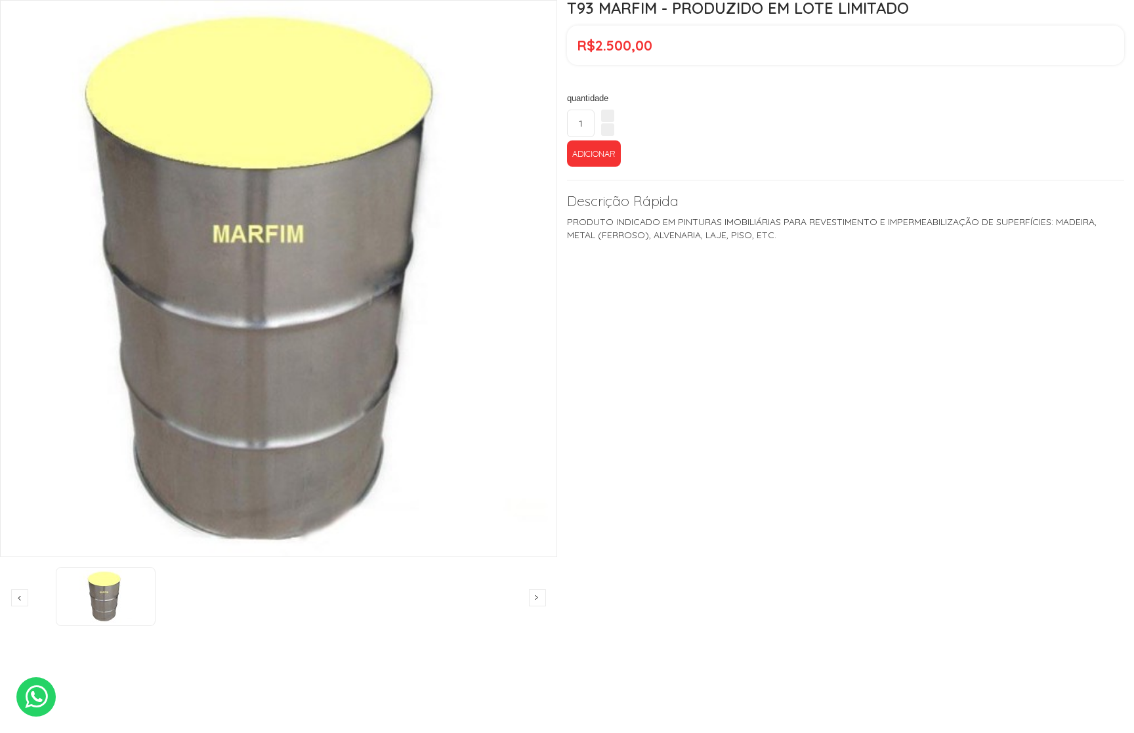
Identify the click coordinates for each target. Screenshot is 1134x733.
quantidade (587, 98)
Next (537, 597)
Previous (19, 597)
